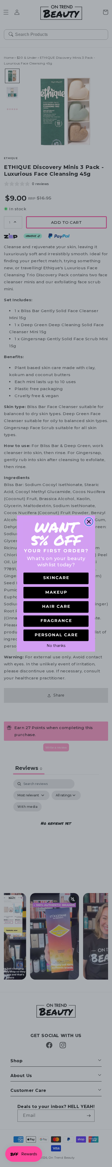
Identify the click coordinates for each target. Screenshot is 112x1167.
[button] (56, 578)
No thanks (56, 645)
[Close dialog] (89, 521)
